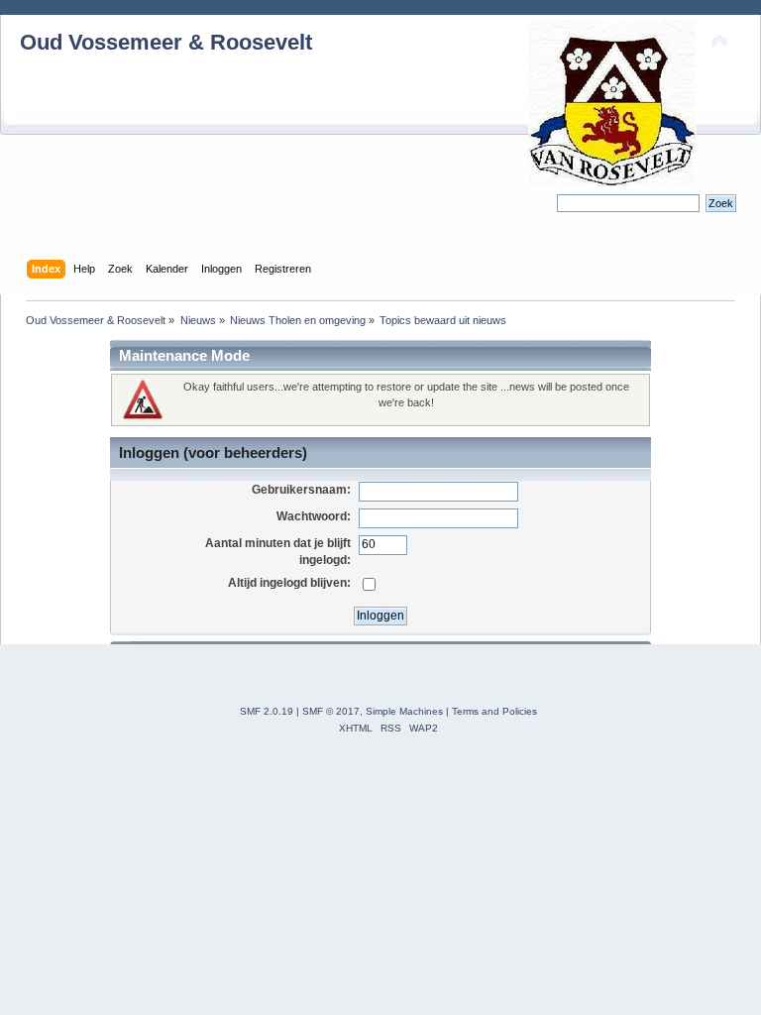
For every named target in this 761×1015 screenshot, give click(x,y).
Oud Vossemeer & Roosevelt (166, 42)
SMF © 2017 (331, 711)
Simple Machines (404, 711)
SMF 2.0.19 (266, 711)
